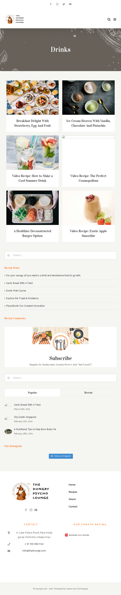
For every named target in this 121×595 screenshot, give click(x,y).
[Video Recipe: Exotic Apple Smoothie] (88, 208)
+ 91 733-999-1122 (34, 544)
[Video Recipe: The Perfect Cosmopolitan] (88, 152)
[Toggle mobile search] (109, 19)
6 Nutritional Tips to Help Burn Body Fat (35, 429)
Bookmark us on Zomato (79, 535)
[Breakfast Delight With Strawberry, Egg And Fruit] (32, 97)
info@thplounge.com (34, 551)
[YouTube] (36, 510)
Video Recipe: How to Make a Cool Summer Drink (29, 148)
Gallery (36, 93)
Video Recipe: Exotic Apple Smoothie (85, 205)
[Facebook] (26, 510)
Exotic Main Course (16, 291)
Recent (88, 392)
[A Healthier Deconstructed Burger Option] (32, 208)
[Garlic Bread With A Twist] (8, 405)
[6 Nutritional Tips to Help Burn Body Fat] (8, 431)
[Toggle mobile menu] (115, 19)
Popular (32, 392)
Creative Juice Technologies (77, 588)
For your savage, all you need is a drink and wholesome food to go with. (43, 275)
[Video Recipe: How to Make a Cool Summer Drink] (32, 152)
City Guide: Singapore (25, 417)
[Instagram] (31, 510)
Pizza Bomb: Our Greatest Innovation (25, 306)
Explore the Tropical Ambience (22, 298)
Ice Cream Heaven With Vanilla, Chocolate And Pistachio (85, 93)
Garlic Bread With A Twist (19, 283)
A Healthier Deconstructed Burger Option (29, 203)
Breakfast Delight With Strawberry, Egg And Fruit (29, 93)
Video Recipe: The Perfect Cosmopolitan (85, 148)
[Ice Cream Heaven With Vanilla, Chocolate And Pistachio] (88, 97)
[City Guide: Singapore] (8, 419)
